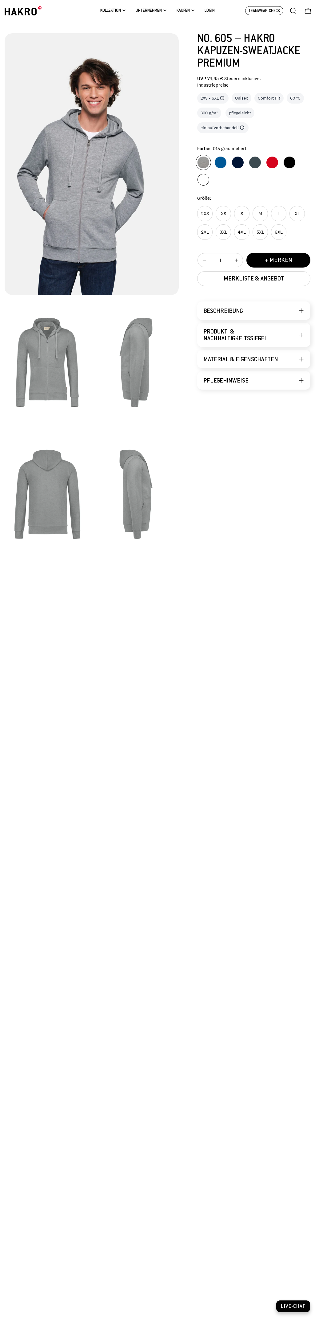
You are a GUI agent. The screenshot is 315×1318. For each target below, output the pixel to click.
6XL (279, 232)
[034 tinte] (238, 162)
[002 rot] (272, 162)
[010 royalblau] (220, 162)
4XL (242, 232)
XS (223, 213)
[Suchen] (293, 11)
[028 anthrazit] (255, 162)
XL (297, 213)
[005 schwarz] (289, 162)
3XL (223, 232)
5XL (260, 232)
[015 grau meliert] (203, 162)
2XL (205, 232)
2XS (205, 213)
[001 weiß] (203, 180)
